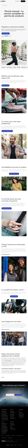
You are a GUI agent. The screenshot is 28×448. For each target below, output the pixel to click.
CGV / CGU (2, 435)
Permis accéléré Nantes (4, 431)
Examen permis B (12, 415)
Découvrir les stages (10, 394)
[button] (26, 1)
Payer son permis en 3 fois (4, 415)
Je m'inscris (23, 1)
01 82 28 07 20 (18, 1)
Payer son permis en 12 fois (4, 418)
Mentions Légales (8, 435)
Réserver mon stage (5, 85)
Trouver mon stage (18, 394)
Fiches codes (11, 427)
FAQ (10, 426)
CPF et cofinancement (4, 412)
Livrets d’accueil (13, 435)
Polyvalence (3, 67)
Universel (14, 67)
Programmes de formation (19, 435)
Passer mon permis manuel (14, 173)
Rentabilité (18, 67)
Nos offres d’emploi (21, 415)
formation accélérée (8, 360)
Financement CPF (23, 67)
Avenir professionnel (9, 67)
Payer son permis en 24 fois (4, 419)
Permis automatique (12, 412)
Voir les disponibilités (5, 33)
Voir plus (2, 377)
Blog (19, 411)
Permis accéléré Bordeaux (4, 430)
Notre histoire (20, 412)
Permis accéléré (12, 411)
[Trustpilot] (6, 36)
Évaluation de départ (12, 418)
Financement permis (3, 411)
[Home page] (3, 1)
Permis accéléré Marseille (4, 427)
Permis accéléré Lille (3, 426)
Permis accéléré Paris (4, 423)
